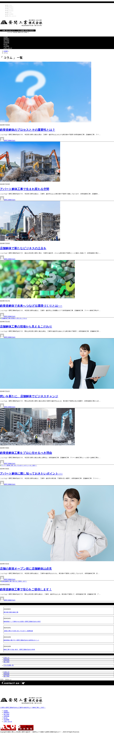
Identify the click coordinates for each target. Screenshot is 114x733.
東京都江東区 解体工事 (11, 612)
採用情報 (10, 10)
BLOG (10, 12)
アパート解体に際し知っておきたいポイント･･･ (31, 473)
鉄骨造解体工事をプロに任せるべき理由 (26, 452)
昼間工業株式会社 (9, 140)
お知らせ (6, 657)
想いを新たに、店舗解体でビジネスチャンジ (29, 396)
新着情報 (6, 660)
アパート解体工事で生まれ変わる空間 (24, 189)
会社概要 (10, 14)
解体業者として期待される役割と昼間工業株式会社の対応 (22, 621)
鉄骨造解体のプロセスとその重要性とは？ (27, 129)
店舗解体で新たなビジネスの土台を (23, 248)
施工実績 (10, 9)
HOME (10, 5)
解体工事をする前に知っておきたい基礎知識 (18, 631)
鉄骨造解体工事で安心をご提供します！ (26, 589)
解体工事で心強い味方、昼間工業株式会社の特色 (19, 649)
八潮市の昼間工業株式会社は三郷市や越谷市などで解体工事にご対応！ (23, 707)
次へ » (9, 679)
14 (6, 679)
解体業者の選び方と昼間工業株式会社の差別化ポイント (21, 640)
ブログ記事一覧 (9, 665)
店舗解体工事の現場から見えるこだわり (26, 326)
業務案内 (10, 7)
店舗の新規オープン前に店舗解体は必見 (26, 568)
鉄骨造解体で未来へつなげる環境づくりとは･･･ (31, 305)
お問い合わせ (12, 16)
